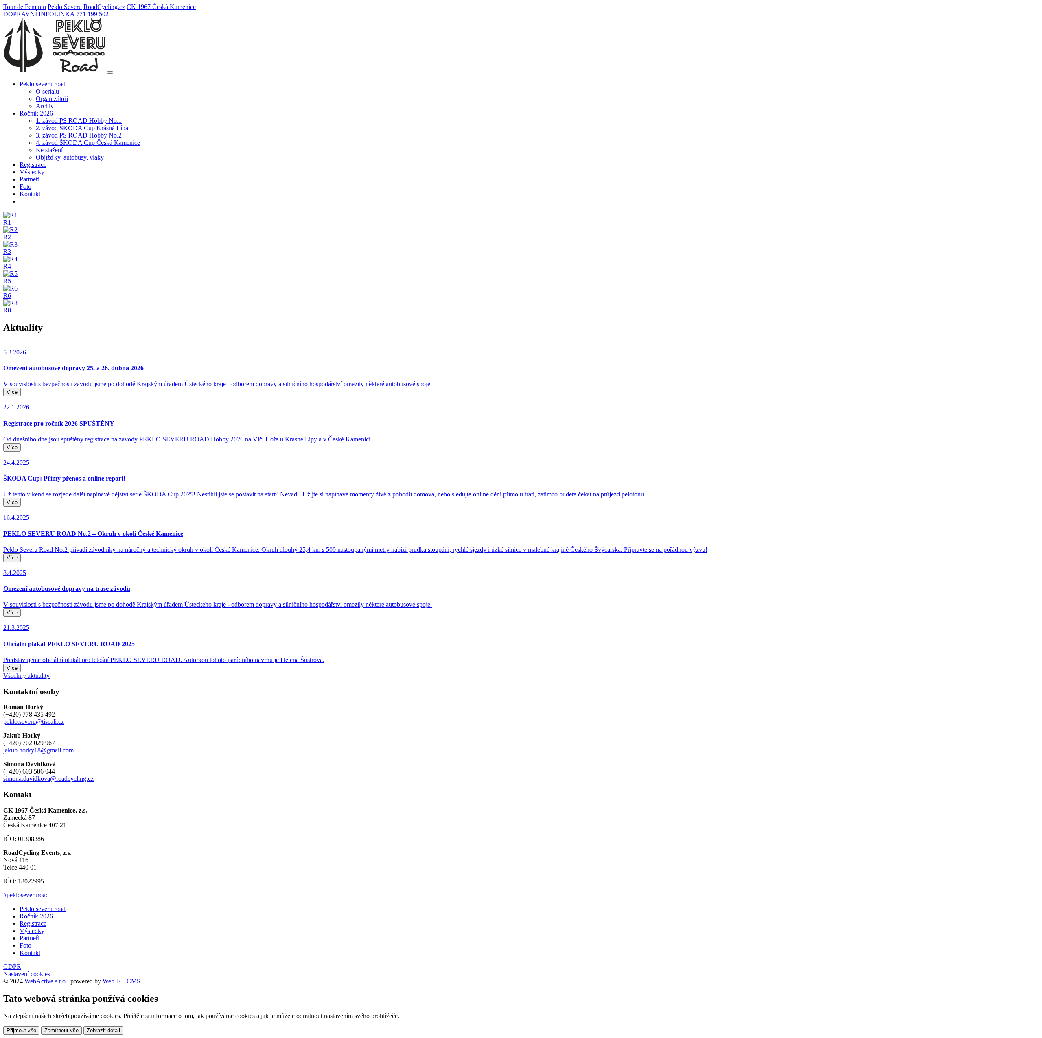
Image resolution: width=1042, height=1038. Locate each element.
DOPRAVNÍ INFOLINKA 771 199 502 (56, 14)
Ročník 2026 (36, 916)
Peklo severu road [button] (43, 84)
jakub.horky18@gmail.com (38, 750)
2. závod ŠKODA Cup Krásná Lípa (82, 128)
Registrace (33, 164)
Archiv (45, 106)
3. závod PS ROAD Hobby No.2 (79, 135)
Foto (25, 186)
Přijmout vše (21, 1030)
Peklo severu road (43, 908)
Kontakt (30, 193)
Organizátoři (52, 98)
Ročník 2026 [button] (36, 113)
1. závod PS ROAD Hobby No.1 (79, 120)
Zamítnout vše (61, 1030)
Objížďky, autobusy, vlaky (70, 157)
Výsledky (32, 171)
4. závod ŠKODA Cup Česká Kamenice (88, 142)
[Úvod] (54, 70)
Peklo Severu (65, 6)
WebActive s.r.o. (45, 981)
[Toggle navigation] (110, 72)
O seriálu (47, 91)
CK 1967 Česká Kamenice (161, 6)
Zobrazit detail (103, 1030)
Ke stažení (49, 149)
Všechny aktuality (26, 675)
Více (12, 392)
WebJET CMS (121, 981)
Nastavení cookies (26, 973)
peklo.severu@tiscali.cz (33, 721)
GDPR (12, 966)
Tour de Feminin (24, 6)
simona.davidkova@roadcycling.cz (48, 778)
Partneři (29, 179)
